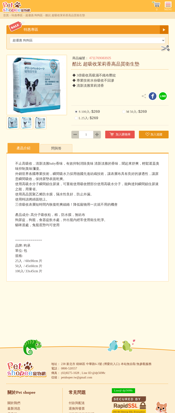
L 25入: (88, 118)
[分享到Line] (163, 96)
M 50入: (136, 111)
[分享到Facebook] (152, 96)
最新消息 (13, 408)
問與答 (56, 148)
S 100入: (89, 111)
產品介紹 (23, 148)
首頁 (6, 15)
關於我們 (13, 403)
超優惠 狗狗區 (34, 15)
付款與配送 (77, 403)
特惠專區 (17, 15)
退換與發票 (77, 408)
